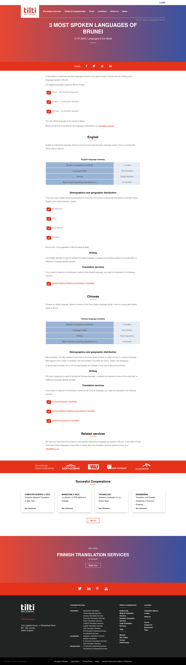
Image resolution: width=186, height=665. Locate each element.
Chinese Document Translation (64, 401)
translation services (106, 126)
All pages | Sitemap (61, 661)
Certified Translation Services (93, 623)
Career (146, 622)
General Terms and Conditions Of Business (117, 661)
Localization (74, 636)
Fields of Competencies (75, 11)
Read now (93, 565)
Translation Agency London (151, 612)
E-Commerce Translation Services (95, 641)
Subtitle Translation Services (93, 626)
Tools (91, 11)
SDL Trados (124, 637)
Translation (74, 611)
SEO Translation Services (92, 643)
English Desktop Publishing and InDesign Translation (73, 283)
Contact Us (148, 625)
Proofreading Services (91, 633)
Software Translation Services (127, 619)
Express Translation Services (93, 616)
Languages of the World (100, 38)
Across (122, 640)
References (148, 627)
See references (30, 508)
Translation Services (52, 11)
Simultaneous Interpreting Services (95, 648)
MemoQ (122, 635)
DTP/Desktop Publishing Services (94, 631)
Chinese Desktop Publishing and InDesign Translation (73, 411)
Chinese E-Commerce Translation (65, 420)
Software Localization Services (93, 636)
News (124, 11)
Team (146, 630)
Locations (102, 11)
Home (138, 20)
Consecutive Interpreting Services (94, 646)
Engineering (124, 611)
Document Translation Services (94, 618)
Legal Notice (75, 661)
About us (114, 11)
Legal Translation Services (126, 624)
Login (162, 2)
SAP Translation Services (92, 628)
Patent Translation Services (92, 621)
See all (93, 520)
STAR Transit (124, 642)
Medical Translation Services (126, 614)
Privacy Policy (87, 661)
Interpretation (75, 646)
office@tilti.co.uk (52, 448)
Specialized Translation (91, 611)
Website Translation (90, 638)
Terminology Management (92, 613)
